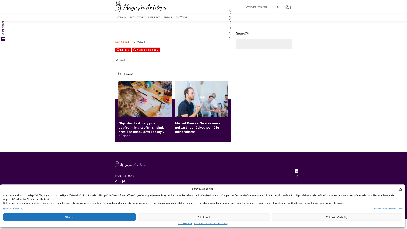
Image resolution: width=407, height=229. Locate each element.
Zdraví (168, 17)
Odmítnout (204, 217)
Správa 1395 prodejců (13, 208)
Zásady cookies (185, 223)
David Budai (122, 41)
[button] (400, 188)
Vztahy (121, 17)
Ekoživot (181, 17)
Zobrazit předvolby (337, 217)
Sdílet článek (3, 28)
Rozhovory (137, 17)
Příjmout (69, 217)
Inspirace (154, 17)
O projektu (121, 181)
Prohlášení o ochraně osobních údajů (211, 223)
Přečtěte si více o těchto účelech (388, 208)
